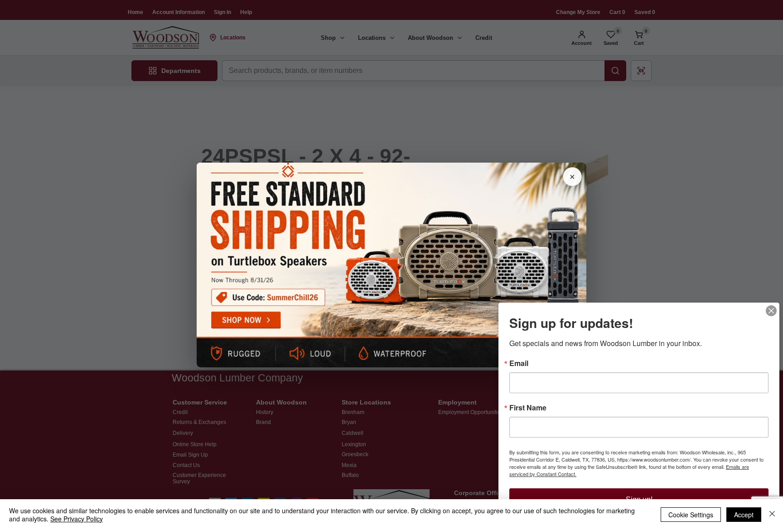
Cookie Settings (690, 514)
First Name (527, 407)
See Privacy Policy (76, 518)
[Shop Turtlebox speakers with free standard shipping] (391, 265)
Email (518, 363)
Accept (744, 514)
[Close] (772, 514)
